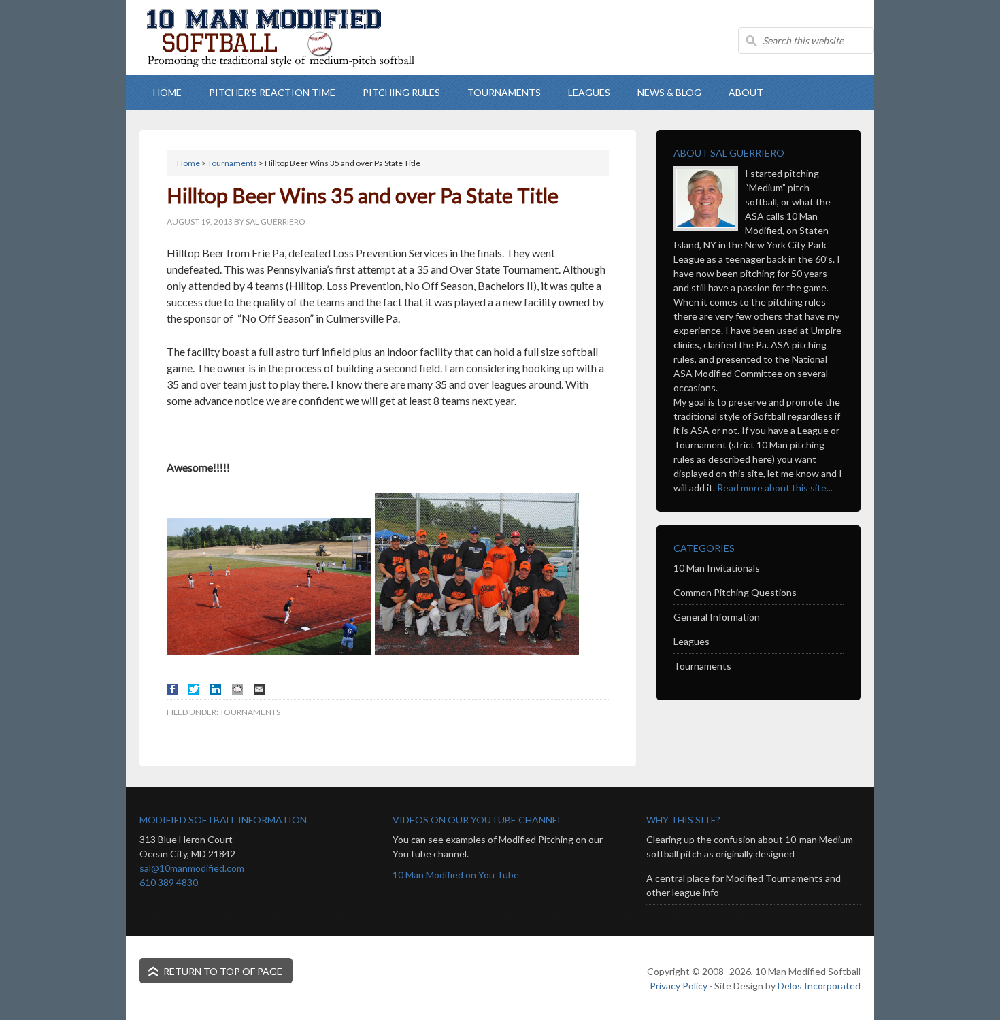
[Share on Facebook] (172, 689)
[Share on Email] (259, 689)
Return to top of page (222, 971)
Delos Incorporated (819, 985)
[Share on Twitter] (193, 689)
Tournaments (250, 712)
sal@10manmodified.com (191, 868)
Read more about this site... (775, 487)
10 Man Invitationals (716, 568)
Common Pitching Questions (735, 592)
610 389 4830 (168, 882)
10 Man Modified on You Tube (456, 875)
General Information (716, 617)
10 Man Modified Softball (296, 61)
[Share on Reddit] (237, 689)
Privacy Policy (678, 985)
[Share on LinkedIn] (215, 689)
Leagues (691, 641)
